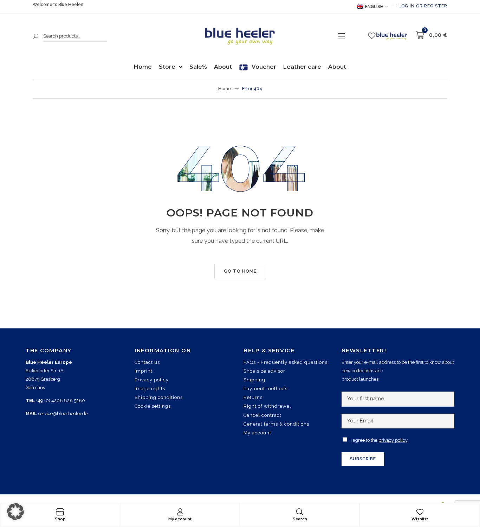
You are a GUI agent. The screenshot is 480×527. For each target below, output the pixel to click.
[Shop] (60, 511)
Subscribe (363, 458)
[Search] (299, 511)
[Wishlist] (419, 511)
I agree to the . (379, 440)
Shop (60, 518)
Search (36, 36)
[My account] (179, 511)
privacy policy (392, 440)
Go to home (240, 271)
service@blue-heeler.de (62, 413)
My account (180, 518)
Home (224, 88)
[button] (15, 511)
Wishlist (419, 518)
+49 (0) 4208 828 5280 (60, 400)
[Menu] (341, 36)
